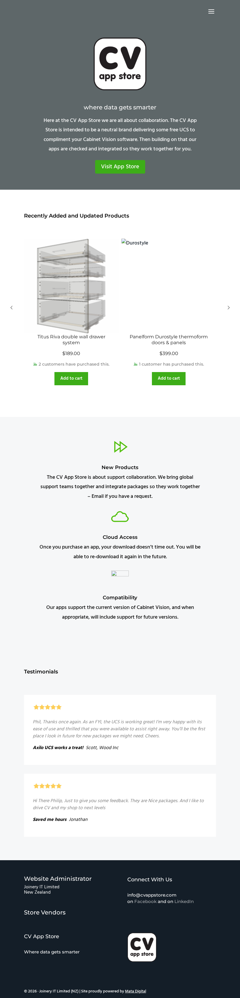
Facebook (145, 901)
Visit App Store (120, 167)
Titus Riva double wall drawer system (71, 339)
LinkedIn (184, 901)
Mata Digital (135, 991)
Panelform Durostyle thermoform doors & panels (169, 339)
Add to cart (71, 378)
